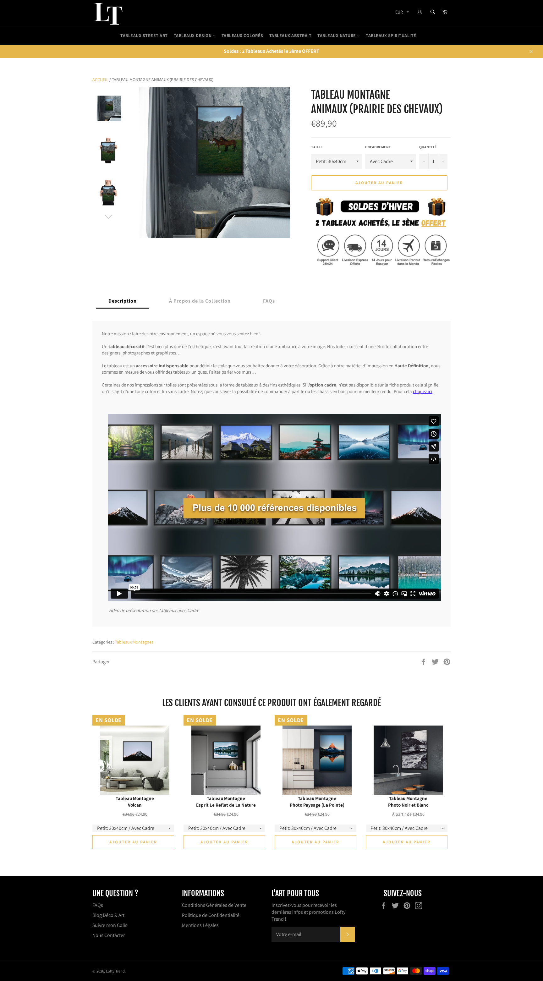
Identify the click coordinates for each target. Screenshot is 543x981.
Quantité (428, 147)
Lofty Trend (115, 971)
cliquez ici (422, 391)
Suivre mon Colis (109, 925)
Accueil (100, 79)
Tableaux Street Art (144, 35)
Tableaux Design (193, 35)
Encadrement (378, 147)
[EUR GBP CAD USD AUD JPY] (401, 13)
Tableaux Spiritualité (391, 35)
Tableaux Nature (337, 35)
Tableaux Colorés (242, 35)
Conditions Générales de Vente (214, 905)
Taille (317, 147)
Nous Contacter (108, 935)
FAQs (97, 905)
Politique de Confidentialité (210, 915)
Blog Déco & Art (108, 915)
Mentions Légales (200, 925)
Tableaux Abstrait (290, 35)
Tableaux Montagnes (134, 642)
